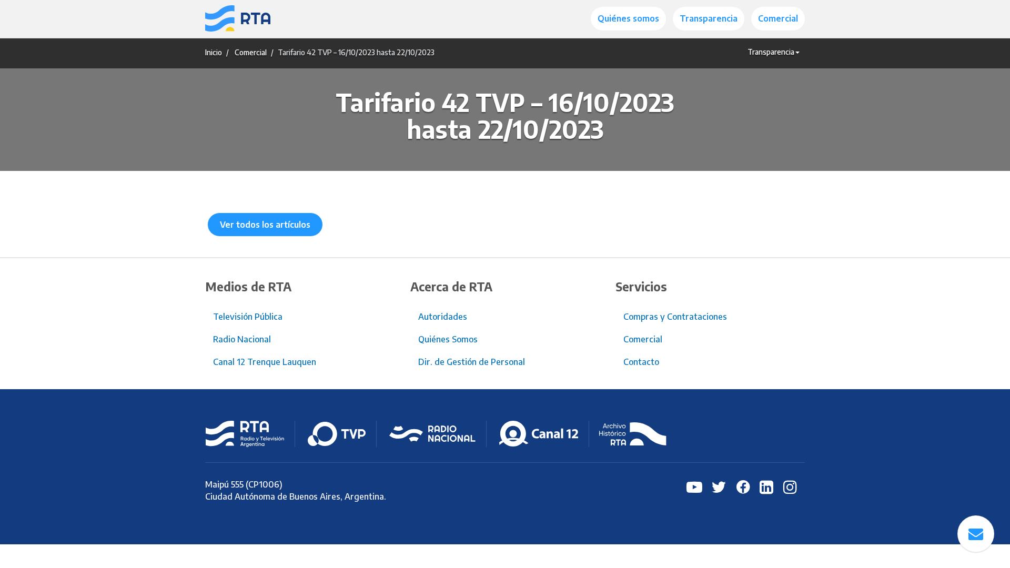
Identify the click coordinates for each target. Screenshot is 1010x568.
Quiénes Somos (448, 339)
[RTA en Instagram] (789, 486)
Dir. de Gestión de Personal (471, 362)
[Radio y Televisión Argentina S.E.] (237, 19)
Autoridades (442, 316)
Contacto (641, 362)
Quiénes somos (628, 18)
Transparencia (709, 18)
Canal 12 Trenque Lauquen (264, 362)
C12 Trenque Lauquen (538, 434)
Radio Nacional (242, 339)
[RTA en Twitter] (718, 486)
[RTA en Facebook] (742, 486)
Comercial (778, 18)
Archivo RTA (632, 434)
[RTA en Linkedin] (765, 486)
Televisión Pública (247, 316)
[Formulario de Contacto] (975, 533)
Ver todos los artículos (265, 224)
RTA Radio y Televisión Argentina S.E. (244, 434)
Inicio (213, 52)
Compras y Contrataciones (675, 316)
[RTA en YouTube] (694, 486)
